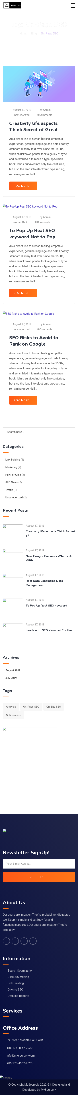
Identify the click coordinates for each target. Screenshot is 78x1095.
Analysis (11, 706)
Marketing (11, 467)
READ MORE (21, 185)
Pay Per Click (20, 222)
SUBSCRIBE (39, 877)
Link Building (12, 459)
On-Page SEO (31, 706)
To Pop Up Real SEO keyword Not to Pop (32, 233)
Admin (47, 109)
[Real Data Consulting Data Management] (13, 583)
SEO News (11, 482)
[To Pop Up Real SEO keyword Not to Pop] (13, 608)
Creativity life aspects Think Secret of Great (33, 126)
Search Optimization (20, 970)
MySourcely (48, 1089)
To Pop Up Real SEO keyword (46, 606)
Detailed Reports (18, 996)
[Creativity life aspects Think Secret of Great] (13, 534)
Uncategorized (21, 115)
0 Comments (44, 115)
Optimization (13, 715)
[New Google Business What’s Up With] (13, 559)
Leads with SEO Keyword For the (49, 630)
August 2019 (12, 670)
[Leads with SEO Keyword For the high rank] (13, 633)
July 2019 (11, 678)
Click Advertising (18, 977)
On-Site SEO (53, 706)
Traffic (9, 490)
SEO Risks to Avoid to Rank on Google (33, 341)
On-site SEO (15, 989)
